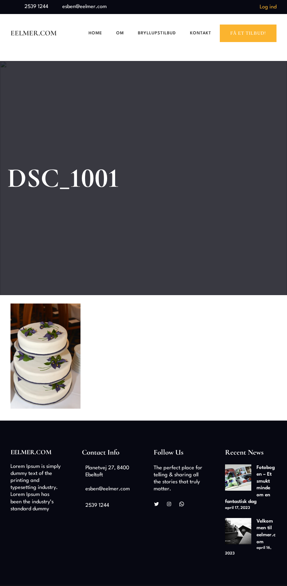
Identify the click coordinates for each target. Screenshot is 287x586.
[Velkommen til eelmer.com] (238, 532)
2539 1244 (36, 6)
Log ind (268, 7)
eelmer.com (33, 33)
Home (95, 33)
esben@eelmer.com (84, 6)
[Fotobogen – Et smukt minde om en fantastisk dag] (238, 478)
